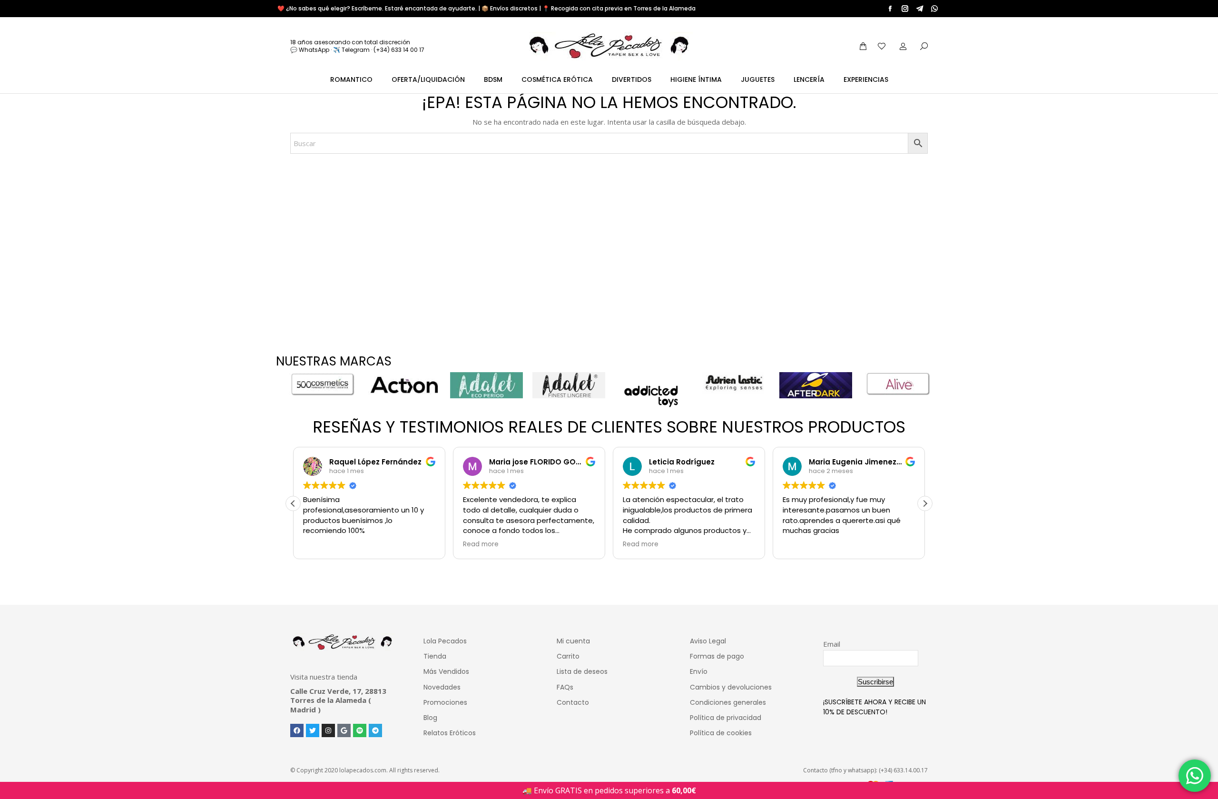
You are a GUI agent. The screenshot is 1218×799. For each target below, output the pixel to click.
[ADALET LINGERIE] (568, 385)
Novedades (442, 687)
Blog (430, 717)
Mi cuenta (573, 641)
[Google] (344, 730)
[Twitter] (312, 730)
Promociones (445, 702)
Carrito (568, 656)
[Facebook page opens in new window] (890, 8)
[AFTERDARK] (815, 385)
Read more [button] (481, 544)
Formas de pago (717, 656)
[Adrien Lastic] (733, 383)
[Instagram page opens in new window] (905, 8)
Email (831, 644)
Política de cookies (721, 733)
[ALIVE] (898, 384)
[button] (925, 503)
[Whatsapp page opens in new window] (934, 8)
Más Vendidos (446, 671)
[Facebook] (297, 730)
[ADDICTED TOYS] (651, 396)
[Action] (404, 385)
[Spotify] (359, 730)
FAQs (565, 687)
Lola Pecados (445, 641)
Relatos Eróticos (449, 733)
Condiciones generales (728, 702)
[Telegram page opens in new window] (920, 8)
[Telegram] (375, 730)
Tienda (434, 656)
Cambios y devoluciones (731, 687)
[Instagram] (328, 730)
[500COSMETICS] (321, 384)
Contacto (573, 702)
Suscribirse (875, 682)
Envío (698, 671)
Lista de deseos (582, 671)
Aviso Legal (708, 641)
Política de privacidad (725, 717)
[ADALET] (486, 385)
